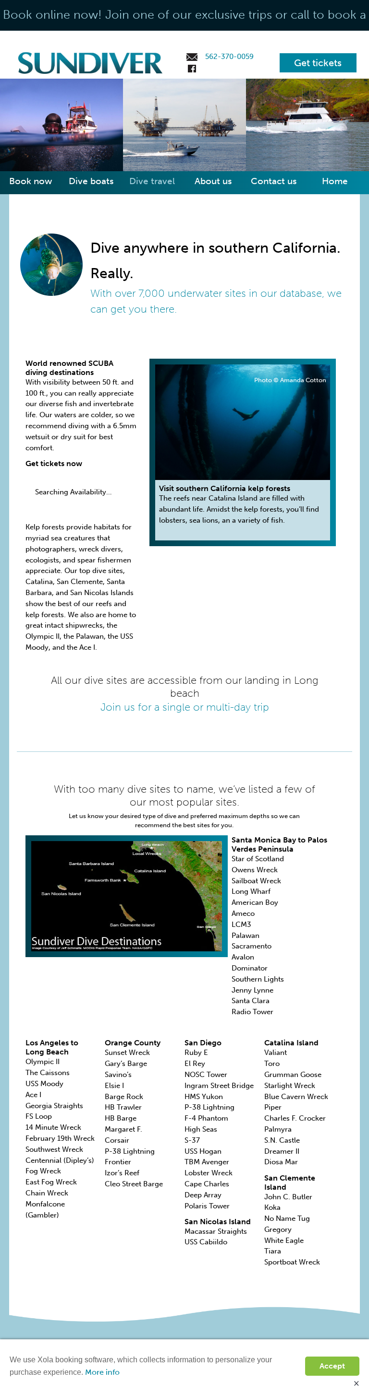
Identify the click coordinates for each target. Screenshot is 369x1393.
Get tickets (318, 63)
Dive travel (152, 181)
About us (213, 181)
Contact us (274, 181)
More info (102, 1372)
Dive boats (91, 181)
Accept (332, 1365)
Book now (30, 181)
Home (335, 181)
